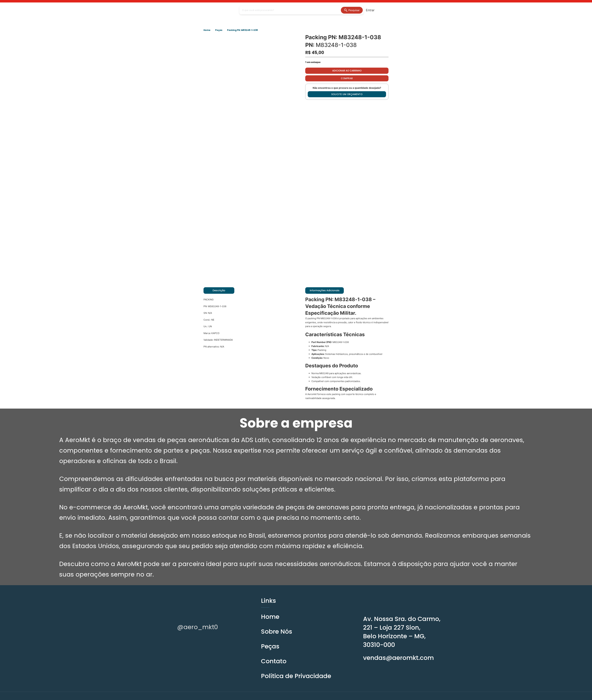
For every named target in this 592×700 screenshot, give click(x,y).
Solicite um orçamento (347, 94)
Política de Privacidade (296, 676)
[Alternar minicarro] (383, 10)
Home (207, 30)
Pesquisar (354, 10)
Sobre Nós (276, 631)
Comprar (347, 78)
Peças (218, 30)
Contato (273, 661)
